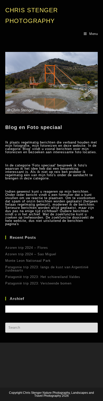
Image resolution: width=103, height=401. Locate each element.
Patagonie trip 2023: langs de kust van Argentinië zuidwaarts (46, 268)
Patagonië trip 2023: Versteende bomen (38, 283)
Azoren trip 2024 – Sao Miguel (30, 254)
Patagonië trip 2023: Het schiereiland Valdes (42, 277)
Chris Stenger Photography (31, 15)
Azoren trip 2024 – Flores (26, 248)
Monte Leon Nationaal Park (28, 261)
